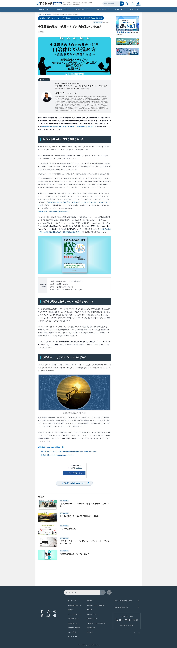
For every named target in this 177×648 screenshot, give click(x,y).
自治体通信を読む (44, 9)
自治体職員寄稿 (47, 14)
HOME (39, 14)
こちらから (79, 468)
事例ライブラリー (92, 614)
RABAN (89, 632)
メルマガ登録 (119, 9)
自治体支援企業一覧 (74, 627)
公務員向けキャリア (101, 9)
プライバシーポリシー (74, 614)
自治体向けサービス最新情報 (95, 605)
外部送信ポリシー (73, 618)
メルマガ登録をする (75, 473)
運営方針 (70, 609)
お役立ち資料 (91, 627)
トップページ (72, 601)
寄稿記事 (89, 609)
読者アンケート (72, 636)
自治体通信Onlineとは (74, 605)
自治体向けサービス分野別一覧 (96, 623)
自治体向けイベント (62, 9)
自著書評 (41, 32)
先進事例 (89, 601)
